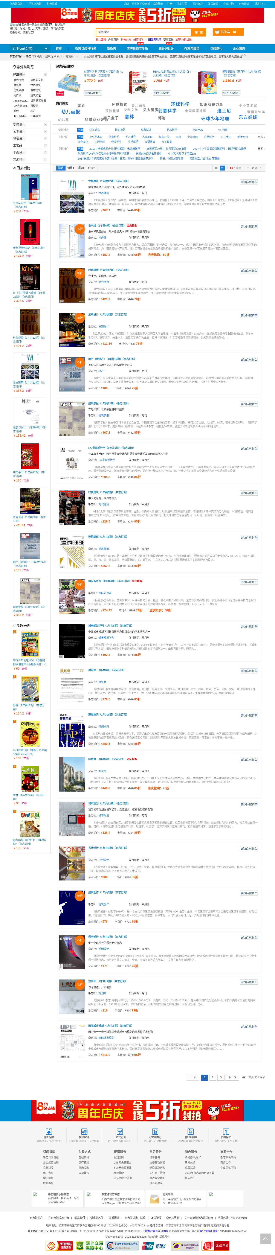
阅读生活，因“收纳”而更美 (204, 158)
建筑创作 (104, 904)
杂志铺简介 (36, 1217)
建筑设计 (71, 56)
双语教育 (150, 141)
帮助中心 (259, 3)
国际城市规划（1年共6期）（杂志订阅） (111, 1025)
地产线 (102, 237)
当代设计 (104, 860)
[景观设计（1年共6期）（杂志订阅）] (30, 501)
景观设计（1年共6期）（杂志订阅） (108, 314)
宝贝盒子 (111, 118)
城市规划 (104, 815)
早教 (178, 137)
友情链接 (156, 1217)
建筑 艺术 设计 (53, 56)
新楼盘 (102, 771)
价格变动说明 (157, 1162)
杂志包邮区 (191, 48)
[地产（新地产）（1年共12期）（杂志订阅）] (30, 546)
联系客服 (48, 1183)
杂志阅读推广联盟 (135, 1217)
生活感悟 (133, 141)
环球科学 (180, 104)
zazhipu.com (139, 1236)
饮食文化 (83, 141)
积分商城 (52, 3)
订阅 (152, 1225)
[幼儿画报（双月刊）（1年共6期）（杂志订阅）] (30, 824)
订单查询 (155, 1157)
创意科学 (167, 110)
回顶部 (265, 1239)
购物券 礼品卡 (193, 1157)
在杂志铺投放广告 (58, 1217)
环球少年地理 (215, 118)
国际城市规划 (106, 1037)
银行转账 (84, 1162)
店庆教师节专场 (137, 48)
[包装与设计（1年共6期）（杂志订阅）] (30, 411)
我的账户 (197, 3)
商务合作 (225, 1162)
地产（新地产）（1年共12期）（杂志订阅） (112, 359)
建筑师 (102, 682)
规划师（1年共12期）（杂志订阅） (108, 981)
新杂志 (111, 48)
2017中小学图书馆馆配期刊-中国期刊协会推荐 (219, 148)
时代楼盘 (104, 282)
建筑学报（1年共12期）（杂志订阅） (109, 403)
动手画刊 (243, 137)
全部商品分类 (22, 48)
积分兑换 (190, 1162)
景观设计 (104, 326)
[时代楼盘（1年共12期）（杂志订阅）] (30, 322)
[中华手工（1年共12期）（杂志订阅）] (30, 456)
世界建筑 (104, 193)
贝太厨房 (151, 110)
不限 (80, 129)
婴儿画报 (168, 39)
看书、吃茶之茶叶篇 (171, 158)
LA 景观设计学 (107, 459)
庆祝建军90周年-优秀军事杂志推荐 (166, 148)
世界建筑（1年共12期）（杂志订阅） (109, 181)
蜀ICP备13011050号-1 (41, 1231)
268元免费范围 (122, 1162)
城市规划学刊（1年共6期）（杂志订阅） (111, 625)
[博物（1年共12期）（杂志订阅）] (30, 689)
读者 (81, 105)
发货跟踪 (213, 3)
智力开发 (164, 137)
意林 (129, 116)
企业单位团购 (228, 1167)
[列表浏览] (222, 168)
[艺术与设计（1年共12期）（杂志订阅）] (30, 187)
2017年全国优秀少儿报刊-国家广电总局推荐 (114, 148)
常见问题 (48, 1178)
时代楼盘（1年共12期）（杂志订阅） (109, 270)
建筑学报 (104, 415)
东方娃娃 (248, 117)
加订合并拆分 (157, 1172)
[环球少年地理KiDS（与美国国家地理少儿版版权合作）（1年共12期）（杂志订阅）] (30, 644)
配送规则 (119, 1157)
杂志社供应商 (228, 1157)
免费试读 (190, 1167)
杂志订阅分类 (34, 56)
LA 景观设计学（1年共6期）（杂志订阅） (111, 447)
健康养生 (116, 141)
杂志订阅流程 (51, 1157)
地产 (101, 371)
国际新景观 (105, 593)
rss (147, 1225)
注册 (170, 3)
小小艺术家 (248, 105)
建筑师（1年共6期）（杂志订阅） (107, 670)
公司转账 (84, 1172)
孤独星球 (112, 111)
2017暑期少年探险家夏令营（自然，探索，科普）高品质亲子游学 (115, 158)
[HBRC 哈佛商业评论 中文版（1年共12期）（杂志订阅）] (138, 83)
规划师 (102, 993)
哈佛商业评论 (96, 119)
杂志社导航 (172, 1217)
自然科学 (209, 137)
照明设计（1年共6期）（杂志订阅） (108, 936)
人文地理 (147, 137)
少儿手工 (226, 137)
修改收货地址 (157, 1178)
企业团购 (228, 3)
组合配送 (119, 1172)
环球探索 (119, 104)
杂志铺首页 (16, 56)
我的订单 (182, 3)
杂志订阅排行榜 (85, 48)
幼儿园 (63, 119)
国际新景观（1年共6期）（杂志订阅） (115, 581)
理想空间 (104, 726)
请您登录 (158, 3)
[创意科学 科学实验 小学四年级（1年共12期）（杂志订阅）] (69, 83)
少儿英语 (113, 39)
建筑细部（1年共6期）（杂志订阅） (108, 536)
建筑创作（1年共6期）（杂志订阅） (108, 892)
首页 (59, 48)
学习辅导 (130, 137)
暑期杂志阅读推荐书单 (149, 153)
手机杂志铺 (35, 3)
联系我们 (80, 1217)
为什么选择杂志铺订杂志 (199, 1217)
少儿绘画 (192, 137)
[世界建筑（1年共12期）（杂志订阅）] (30, 366)
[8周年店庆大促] (137, 1110)
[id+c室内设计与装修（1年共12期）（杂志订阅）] (30, 277)
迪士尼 (224, 110)
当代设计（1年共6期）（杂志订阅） (108, 848)
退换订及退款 (157, 1167)
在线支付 (84, 1157)
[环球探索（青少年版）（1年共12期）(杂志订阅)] (30, 734)
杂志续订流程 (51, 1162)
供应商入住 (96, 1217)
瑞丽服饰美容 (258, 112)
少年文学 (131, 109)
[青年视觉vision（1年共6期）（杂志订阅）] (30, 232)
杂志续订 (244, 3)
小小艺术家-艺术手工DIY (182, 153)
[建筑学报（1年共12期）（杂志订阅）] (30, 591)
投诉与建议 (156, 1183)
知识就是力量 (211, 104)
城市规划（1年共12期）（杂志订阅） (109, 803)
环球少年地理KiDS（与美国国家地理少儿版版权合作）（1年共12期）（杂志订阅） (30, 664)
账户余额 (48, 1172)
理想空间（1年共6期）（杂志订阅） (108, 714)
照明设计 (104, 948)
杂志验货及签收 (123, 1178)
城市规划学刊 (106, 637)
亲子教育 (167, 141)
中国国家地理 (196, 111)
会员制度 (48, 1167)
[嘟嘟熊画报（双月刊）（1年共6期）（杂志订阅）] (207, 83)
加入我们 (190, 1178)
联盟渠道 (114, 1217)
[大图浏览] (216, 168)
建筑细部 (104, 548)
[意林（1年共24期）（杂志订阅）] (30, 779)
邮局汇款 (84, 1167)
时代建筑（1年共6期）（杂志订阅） (108, 492)
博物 (162, 118)
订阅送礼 (216, 48)
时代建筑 (104, 504)
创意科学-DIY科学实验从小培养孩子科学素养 (103, 153)
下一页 (232, 1077)
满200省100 (166, 48)
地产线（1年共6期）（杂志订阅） (112, 225)
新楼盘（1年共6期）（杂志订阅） (112, 759)
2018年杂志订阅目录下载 (199, 1172)
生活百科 (100, 141)
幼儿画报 (70, 112)
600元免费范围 (122, 1167)
